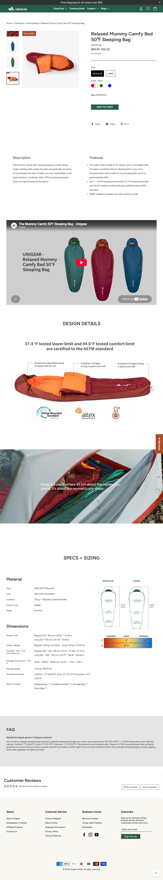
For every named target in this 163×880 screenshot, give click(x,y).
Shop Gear (59, 8)
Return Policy (51, 823)
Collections (19, 23)
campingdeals (32, 23)
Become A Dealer (90, 818)
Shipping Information (55, 827)
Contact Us (11, 831)
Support (91, 8)
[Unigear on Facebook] (84, 835)
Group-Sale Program (92, 823)
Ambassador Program (16, 823)
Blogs (104, 8)
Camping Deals (77, 8)
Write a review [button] (131, 787)
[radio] (97, 73)
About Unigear (13, 818)
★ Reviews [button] (159, 443)
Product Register (53, 818)
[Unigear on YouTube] (97, 835)
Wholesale (87, 827)
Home (9, 23)
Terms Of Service (53, 836)
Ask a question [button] (150, 787)
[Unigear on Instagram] (90, 835)
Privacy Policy (51, 831)
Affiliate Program (14, 827)
